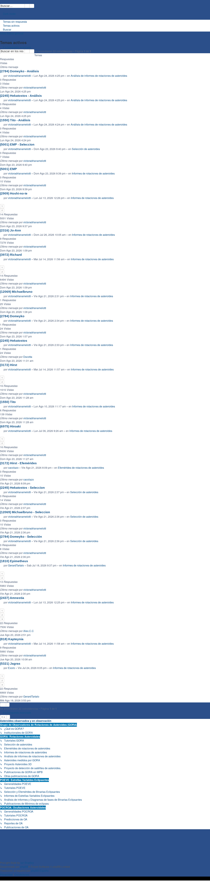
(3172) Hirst (8, 365)
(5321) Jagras (10, 663)
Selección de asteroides (86, 149)
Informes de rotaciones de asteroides (93, 173)
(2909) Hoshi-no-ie (13, 193)
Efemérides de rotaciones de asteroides (81, 467)
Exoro (11, 668)
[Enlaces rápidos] (1, 18)
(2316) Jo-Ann (10, 230)
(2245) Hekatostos (13, 340)
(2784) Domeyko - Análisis (19, 71)
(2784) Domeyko (12, 316)
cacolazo (13, 467)
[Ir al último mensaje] (48, 88)
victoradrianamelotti (19, 76)
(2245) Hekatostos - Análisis (21, 95)
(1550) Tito (8, 402)
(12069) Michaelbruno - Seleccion (25, 512)
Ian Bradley (27, 863)
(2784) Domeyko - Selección (21, 536)
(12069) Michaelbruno (16, 291)
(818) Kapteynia (11, 639)
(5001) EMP (8, 169)
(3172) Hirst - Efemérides (18, 463)
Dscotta (27, 357)
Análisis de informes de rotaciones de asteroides (99, 76)
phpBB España (40, 870)
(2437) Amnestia (12, 598)
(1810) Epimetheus (14, 561)
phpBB (24, 867)
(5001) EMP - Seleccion (17, 144)
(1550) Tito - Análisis (15, 120)
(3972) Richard (11, 254)
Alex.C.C (28, 631)
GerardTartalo (16, 565)
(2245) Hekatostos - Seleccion (22, 487)
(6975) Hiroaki (10, 426)
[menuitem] (35, 6)
